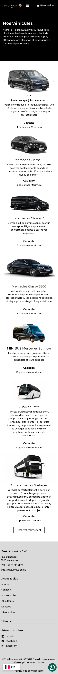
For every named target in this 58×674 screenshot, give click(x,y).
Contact (6, 606)
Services (6, 589)
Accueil (5, 584)
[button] (27, 5)
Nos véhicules (8, 595)
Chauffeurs (7, 601)
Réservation (8, 612)
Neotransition (37, 662)
